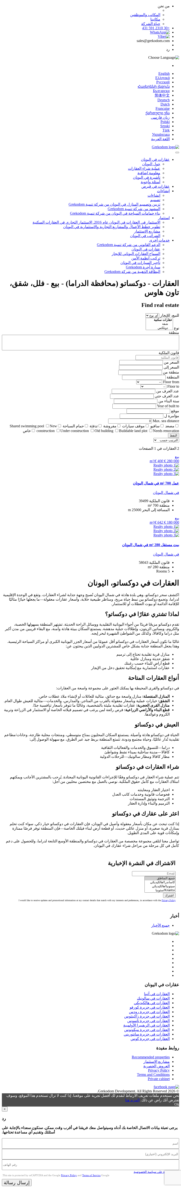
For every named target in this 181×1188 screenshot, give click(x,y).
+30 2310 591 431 (156, 28)
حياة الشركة (150, 24)
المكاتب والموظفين (145, 15)
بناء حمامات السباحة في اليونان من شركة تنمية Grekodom (115, 213)
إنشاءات (163, 191)
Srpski (165, 126)
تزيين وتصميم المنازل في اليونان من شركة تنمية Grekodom (114, 204)
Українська (161, 134)
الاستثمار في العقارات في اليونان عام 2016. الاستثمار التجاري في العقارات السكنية (96, 222)
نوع (176, 328)
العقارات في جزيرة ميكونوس (147, 1030)
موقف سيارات (133, 426)
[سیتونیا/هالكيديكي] (160, 886)
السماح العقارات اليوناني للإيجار (136, 254)
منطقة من (171, 372)
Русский (163, 82)
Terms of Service (91, 1175)
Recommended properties (151, 1057)
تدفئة (94, 426)
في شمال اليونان (166, 493)
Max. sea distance (166, 421)
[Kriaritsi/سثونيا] (160, 890)
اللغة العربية (160, 139)
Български (161, 91)
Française (163, 108)
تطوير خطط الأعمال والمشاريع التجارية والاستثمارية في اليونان (111, 227)
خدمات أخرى (159, 240)
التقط (173, 435)
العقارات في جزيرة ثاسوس (148, 1021)
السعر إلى (171, 367)
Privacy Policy (169, 900)
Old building (104, 431)
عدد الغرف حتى (167, 396)
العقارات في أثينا (157, 994)
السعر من (171, 362)
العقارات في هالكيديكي (152, 1003)
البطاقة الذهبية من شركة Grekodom (132, 272)
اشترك (169, 895)
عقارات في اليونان (155, 159)
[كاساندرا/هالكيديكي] (160, 882)
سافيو (155, 426)
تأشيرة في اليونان (146, 177)
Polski (165, 122)
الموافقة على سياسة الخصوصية (154, 1172)
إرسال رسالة (17, 1182)
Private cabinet (159, 1079)
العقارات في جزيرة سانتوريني (147, 1034)
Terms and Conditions (153, 1075)
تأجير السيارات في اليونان (140, 263)
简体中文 (162, 95)
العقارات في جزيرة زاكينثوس (147, 1016)
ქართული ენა (157, 113)
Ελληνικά (162, 78)
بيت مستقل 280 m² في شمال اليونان (150, 545)
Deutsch (163, 100)
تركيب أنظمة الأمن (145, 258)
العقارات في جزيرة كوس (150, 1039)
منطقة (174, 333)
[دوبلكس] (159, 328)
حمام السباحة (73, 426)
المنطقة (173, 377)
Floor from (171, 382)
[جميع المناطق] (160, 878)
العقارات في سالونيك (153, 998)
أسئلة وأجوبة (150, 182)
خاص (27, 431)
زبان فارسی (160, 117)
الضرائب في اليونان (145, 236)
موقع (175, 411)
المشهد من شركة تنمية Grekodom (134, 209)
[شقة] (159, 324)
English (164, 74)
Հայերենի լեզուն (154, 87)
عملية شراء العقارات (144, 168)
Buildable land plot (133, 431)
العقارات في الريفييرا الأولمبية (146, 1025)
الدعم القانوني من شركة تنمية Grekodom (128, 245)
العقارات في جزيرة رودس (149, 1012)
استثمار (164, 218)
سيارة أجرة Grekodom (143, 267)
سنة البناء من (168, 401)
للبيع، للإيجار (169, 315)
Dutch (165, 104)
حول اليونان (151, 164)
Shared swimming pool (27, 426)
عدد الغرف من (167, 391)
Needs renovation (166, 431)
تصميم (155, 200)
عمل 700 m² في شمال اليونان (156, 483)
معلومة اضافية (148, 173)
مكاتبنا (155, 19)
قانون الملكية (169, 353)
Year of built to (168, 406)
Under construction (74, 431)
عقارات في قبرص (155, 186)
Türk (166, 130)
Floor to (173, 386)
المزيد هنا (132, 1100)
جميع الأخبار (160, 925)
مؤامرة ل (171, 416)
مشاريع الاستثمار (147, 231)
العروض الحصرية (156, 1066)
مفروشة (109, 426)
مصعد (169, 426)
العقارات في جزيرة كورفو (150, 1007)
